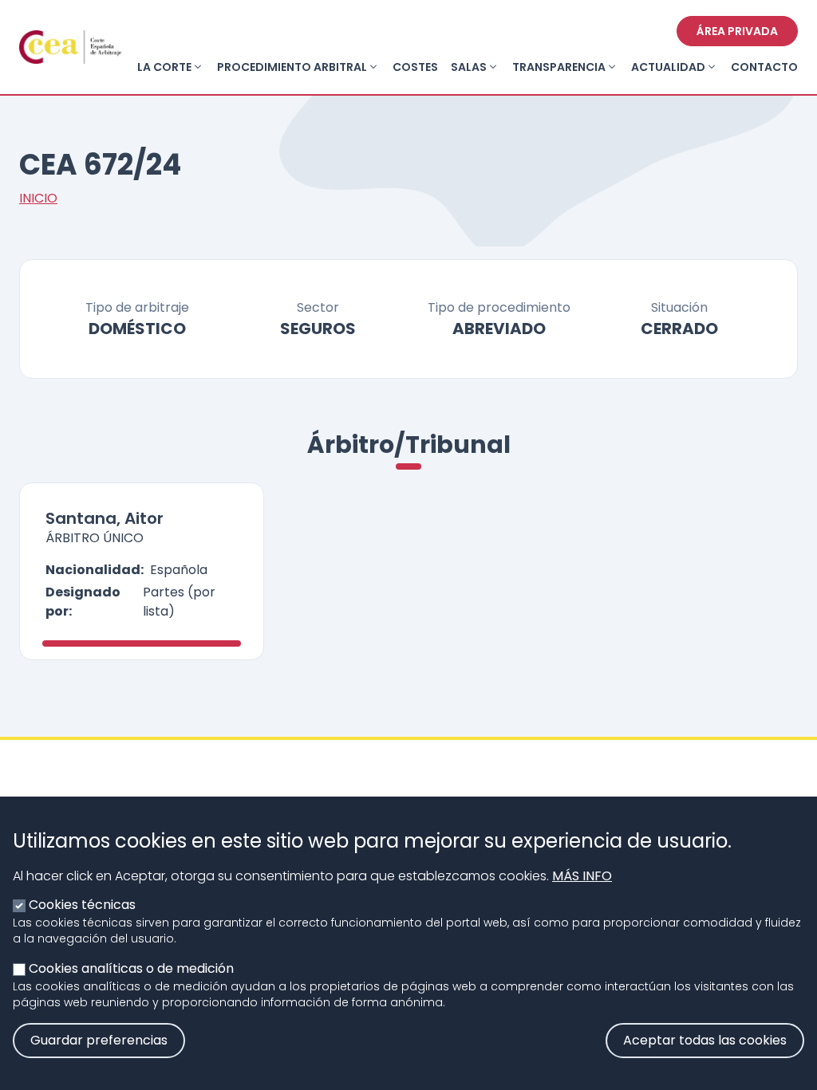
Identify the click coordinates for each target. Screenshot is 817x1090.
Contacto (764, 67)
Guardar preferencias (99, 1040)
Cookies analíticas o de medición (131, 968)
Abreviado (499, 328)
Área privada (737, 31)
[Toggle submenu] (197, 67)
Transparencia (559, 67)
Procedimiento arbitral (292, 67)
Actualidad (668, 67)
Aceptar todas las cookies (705, 1040)
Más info (582, 876)
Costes (415, 67)
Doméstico (137, 328)
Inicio (38, 198)
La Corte (164, 67)
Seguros (318, 328)
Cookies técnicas (82, 904)
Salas (469, 67)
